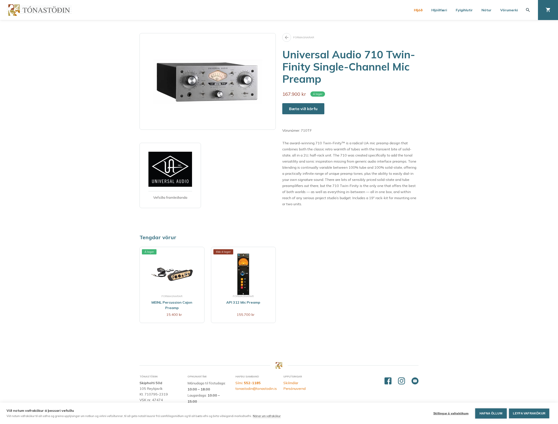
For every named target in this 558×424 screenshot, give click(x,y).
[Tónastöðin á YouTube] (415, 381)
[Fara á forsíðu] (39, 10)
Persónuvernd (294, 388)
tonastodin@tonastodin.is (256, 388)
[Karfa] (548, 10)
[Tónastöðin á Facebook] (387, 381)
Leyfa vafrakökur (529, 413)
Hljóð (418, 10)
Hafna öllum (491, 413)
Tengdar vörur (158, 237)
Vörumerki (509, 10)
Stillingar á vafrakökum (451, 413)
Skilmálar (290, 383)
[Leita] (528, 10)
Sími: (248, 383)
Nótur (486, 10)
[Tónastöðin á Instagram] (401, 381)
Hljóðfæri (439, 10)
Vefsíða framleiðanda (170, 197)
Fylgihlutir (464, 10)
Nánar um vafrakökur (267, 416)
